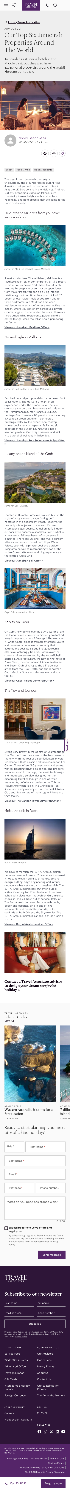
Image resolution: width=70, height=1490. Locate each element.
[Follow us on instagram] (45, 1432)
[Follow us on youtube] (63, 1432)
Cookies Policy (56, 1463)
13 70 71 (48, 5)
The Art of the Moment (51, 1395)
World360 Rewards (16, 1360)
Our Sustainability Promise (48, 1387)
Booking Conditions (17, 1458)
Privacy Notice (39, 1458)
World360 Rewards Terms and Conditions (42, 1467)
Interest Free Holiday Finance (17, 1387)
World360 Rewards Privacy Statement (45, 1472)
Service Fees (12, 1353)
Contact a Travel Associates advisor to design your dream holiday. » (33, 985)
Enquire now (53, 1483)
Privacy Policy (21, 1336)
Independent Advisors (18, 1419)
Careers (9, 1413)
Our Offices (44, 1360)
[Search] (13, 5)
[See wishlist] (55, 5)
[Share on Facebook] (45, 153)
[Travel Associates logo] (15, 1283)
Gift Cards (10, 1379)
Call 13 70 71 (18, 1483)
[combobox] (14, 1147)
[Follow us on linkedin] (57, 1432)
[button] (52, 1255)
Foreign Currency (15, 1395)
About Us (43, 1373)
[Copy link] (54, 153)
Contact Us (44, 1379)
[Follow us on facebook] (39, 1432)
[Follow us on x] (51, 1432)
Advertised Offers (15, 1366)
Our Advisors (45, 1353)
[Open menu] (6, 5)
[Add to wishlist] (62, 153)
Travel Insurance (14, 1373)
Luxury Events (46, 1366)
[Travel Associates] (31, 5)
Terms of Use (50, 1332)
